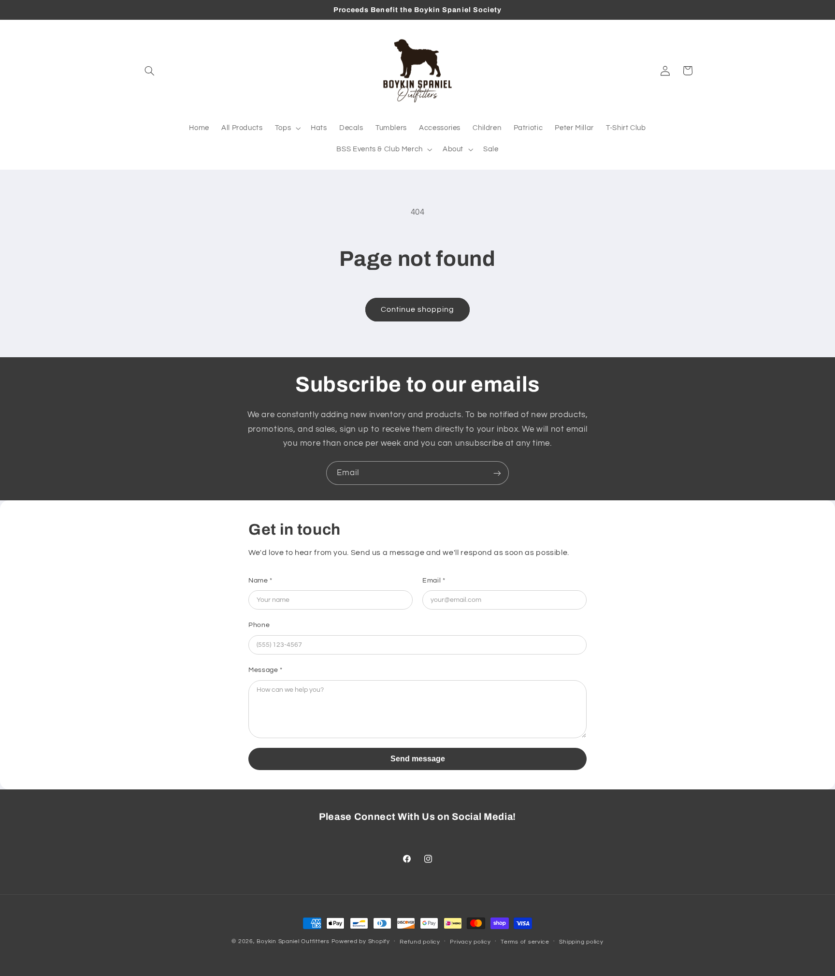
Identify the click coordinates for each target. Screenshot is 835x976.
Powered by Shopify (360, 941)
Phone (259, 625)
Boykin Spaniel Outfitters (293, 941)
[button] (150, 70)
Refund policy (420, 942)
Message (265, 670)
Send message (417, 759)
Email (433, 580)
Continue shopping (418, 309)
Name (260, 580)
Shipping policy (581, 942)
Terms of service (525, 942)
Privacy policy (470, 942)
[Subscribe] (497, 473)
